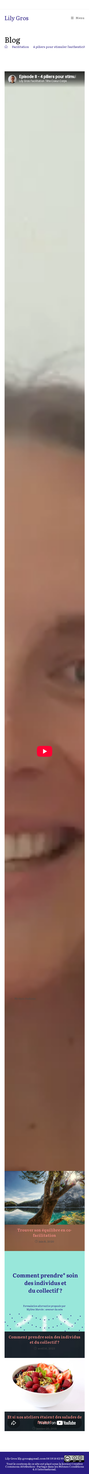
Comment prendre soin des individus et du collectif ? (44, 1339)
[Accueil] (6, 47)
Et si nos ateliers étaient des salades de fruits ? (45, 1419)
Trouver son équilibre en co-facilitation (44, 1232)
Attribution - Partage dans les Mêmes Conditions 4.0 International (52, 1467)
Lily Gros (17, 18)
